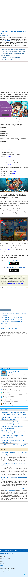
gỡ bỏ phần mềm (10, 490)
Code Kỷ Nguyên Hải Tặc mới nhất (11, 60)
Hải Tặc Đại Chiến (7, 392)
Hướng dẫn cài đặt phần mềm (7, 568)
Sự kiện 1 (10, 149)
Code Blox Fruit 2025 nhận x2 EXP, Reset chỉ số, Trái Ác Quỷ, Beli (14, 418)
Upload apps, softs (4, 572)
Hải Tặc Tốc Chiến (7, 403)
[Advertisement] (14, 15)
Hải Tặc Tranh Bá (7, 389)
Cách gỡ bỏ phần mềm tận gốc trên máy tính (12, 488)
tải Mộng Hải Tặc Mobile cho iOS (16, 267)
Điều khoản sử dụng (5, 558)
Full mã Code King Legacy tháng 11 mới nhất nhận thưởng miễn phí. (13, 432)
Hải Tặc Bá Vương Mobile (9, 396)
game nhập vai (22, 377)
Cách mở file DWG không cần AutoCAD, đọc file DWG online (13, 437)
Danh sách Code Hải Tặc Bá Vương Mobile (13, 49)
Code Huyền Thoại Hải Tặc (13, 280)
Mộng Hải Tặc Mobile (5, 40)
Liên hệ (2, 563)
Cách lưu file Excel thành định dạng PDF (13, 445)
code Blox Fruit (10, 473)
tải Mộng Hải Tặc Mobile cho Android (16, 261)
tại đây (14, 171)
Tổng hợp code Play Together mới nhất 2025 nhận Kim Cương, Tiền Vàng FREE (13, 413)
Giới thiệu (2, 556)
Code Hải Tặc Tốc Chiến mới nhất (11, 57)
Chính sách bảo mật (5, 560)
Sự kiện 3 (10, 164)
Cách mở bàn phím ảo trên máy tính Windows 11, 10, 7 (12, 441)
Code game (6, 35)
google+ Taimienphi (26, 574)
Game (1, 35)
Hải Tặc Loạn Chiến (7, 400)
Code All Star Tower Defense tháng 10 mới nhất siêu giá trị (13, 427)
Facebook (24, 574)
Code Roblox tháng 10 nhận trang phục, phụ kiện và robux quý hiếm (13, 423)
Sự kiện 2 (10, 156)
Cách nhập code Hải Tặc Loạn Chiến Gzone (13, 51)
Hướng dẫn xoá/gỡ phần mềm (7, 570)
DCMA (1, 562)
